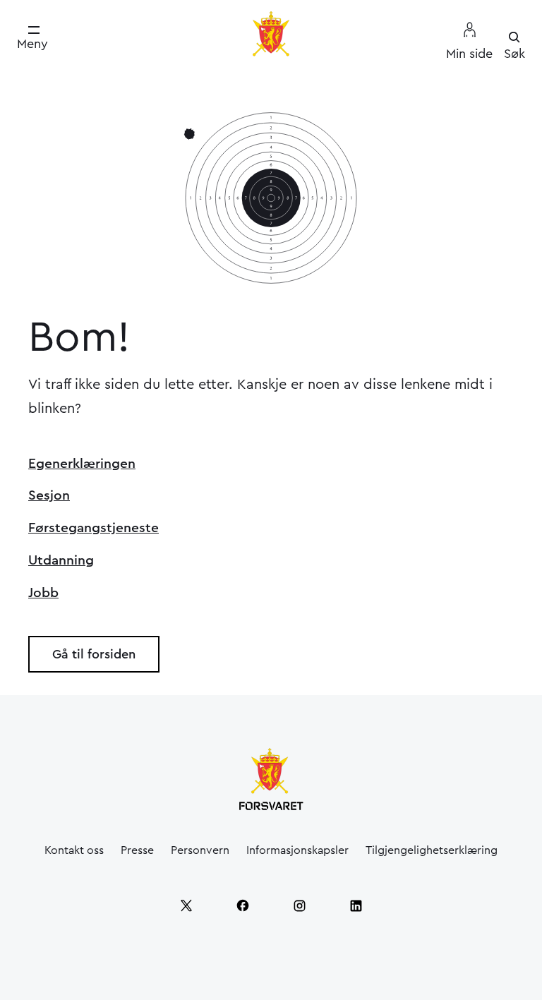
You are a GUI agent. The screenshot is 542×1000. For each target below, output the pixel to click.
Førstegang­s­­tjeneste (93, 528)
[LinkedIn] (356, 905)
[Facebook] (243, 905)
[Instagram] (299, 905)
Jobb (43, 593)
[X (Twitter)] (186, 905)
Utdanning (61, 560)
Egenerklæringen (82, 464)
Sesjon (49, 495)
